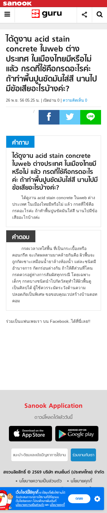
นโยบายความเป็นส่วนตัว (30, 504)
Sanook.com (18, 3)
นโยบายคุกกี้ (57, 504)
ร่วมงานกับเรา (83, 455)
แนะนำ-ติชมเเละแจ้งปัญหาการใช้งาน (39, 455)
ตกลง (79, 498)
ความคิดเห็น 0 (75, 100)
